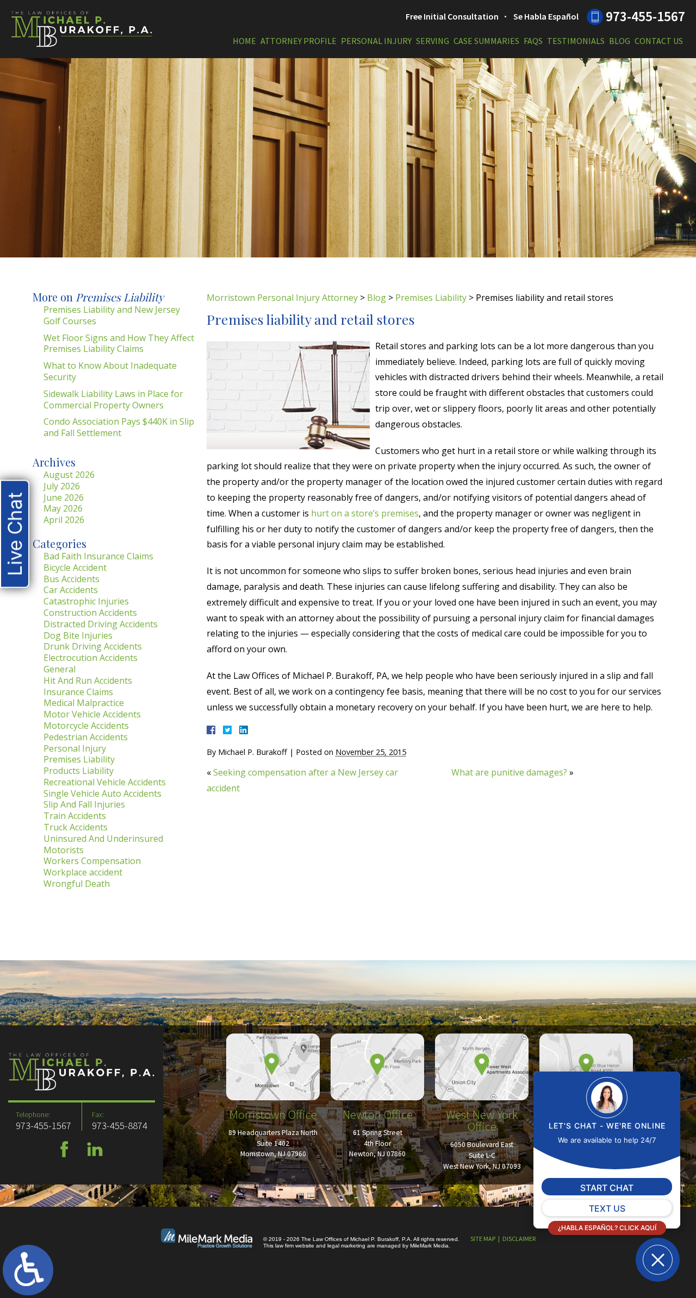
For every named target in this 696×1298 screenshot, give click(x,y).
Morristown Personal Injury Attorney (282, 298)
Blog (619, 40)
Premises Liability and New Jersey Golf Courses (112, 315)
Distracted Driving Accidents (101, 624)
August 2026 (69, 475)
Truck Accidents (76, 827)
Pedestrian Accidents (86, 737)
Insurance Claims (78, 692)
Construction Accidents (90, 613)
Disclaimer (519, 1238)
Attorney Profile (298, 40)
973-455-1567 (645, 16)
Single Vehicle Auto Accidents (102, 793)
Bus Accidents (72, 579)
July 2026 (62, 486)
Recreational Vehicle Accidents (105, 782)
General (60, 669)
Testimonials (576, 40)
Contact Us (659, 40)
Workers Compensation (92, 861)
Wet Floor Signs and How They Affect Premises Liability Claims (119, 343)
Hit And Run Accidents (88, 680)
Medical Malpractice (84, 703)
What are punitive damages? (509, 772)
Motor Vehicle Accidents (92, 714)
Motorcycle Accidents (86, 726)
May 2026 (63, 508)
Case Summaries (486, 40)
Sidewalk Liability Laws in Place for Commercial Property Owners (113, 399)
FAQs (533, 40)
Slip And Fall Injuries (84, 804)
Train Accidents (75, 816)
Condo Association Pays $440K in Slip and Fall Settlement (119, 427)
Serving (432, 40)
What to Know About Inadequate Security (110, 371)
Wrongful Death (77, 884)
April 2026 (64, 520)
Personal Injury (376, 40)
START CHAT (606, 1187)
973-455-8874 (119, 1125)
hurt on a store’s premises (365, 513)
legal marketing (346, 1246)
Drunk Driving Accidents (93, 646)
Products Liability (79, 771)
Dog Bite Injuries (78, 635)
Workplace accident (83, 872)
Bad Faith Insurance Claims (98, 556)
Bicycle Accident (75, 568)
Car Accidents (71, 590)
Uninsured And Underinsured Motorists (103, 844)
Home (244, 40)
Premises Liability (431, 298)
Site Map (482, 1238)
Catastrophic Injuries (86, 601)
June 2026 (64, 497)
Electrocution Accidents (91, 658)
